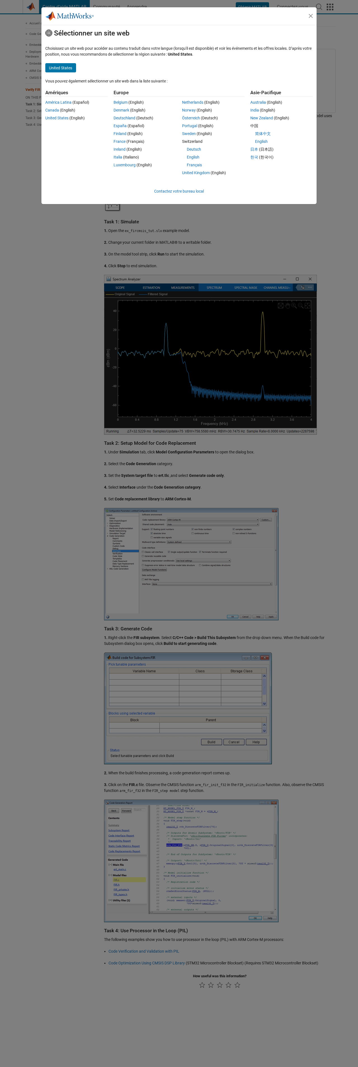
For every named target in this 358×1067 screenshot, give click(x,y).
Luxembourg (125, 165)
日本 (254, 149)
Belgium (121, 102)
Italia (118, 157)
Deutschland (124, 118)
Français (194, 165)
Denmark (121, 110)
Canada (52, 110)
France (120, 141)
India (254, 110)
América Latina (58, 102)
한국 (254, 157)
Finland (120, 133)
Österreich (191, 118)
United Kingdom (196, 173)
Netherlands (192, 102)
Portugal (189, 126)
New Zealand (261, 118)
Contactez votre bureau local (179, 191)
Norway (189, 110)
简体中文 (263, 133)
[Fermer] (311, 16)
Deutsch (194, 149)
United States (57, 118)
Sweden (189, 133)
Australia (258, 102)
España (120, 126)
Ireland (120, 149)
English (193, 157)
